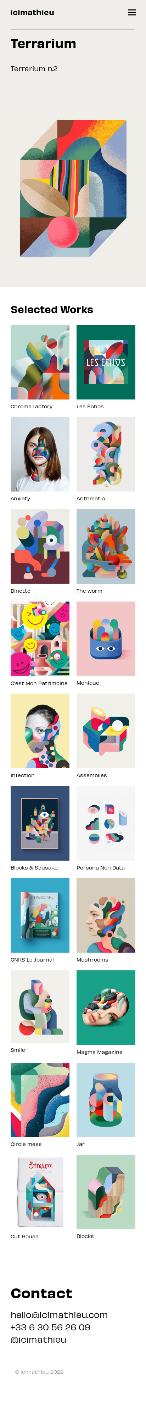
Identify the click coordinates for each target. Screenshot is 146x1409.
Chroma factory (31, 406)
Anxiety (20, 498)
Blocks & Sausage (34, 867)
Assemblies (92, 775)
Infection (23, 775)
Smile (18, 1050)
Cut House (25, 1236)
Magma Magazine (100, 1052)
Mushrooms (92, 959)
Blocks (85, 1236)
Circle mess (26, 1144)
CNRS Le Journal (32, 959)
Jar (81, 1144)
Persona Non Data (101, 867)
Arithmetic (91, 498)
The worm (89, 590)
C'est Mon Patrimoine (39, 683)
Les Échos (90, 406)
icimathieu (32, 12)
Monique (88, 682)
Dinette (20, 590)
